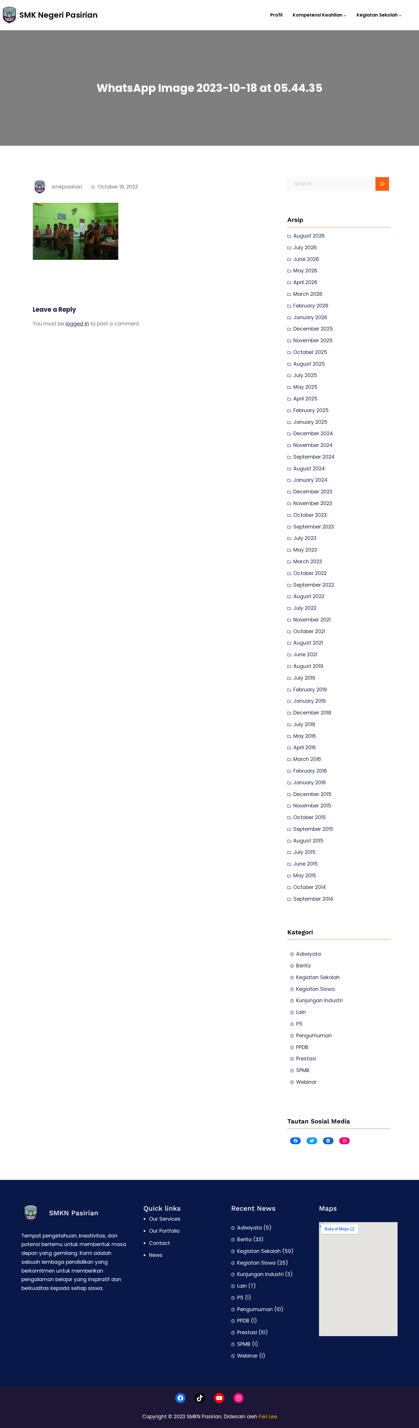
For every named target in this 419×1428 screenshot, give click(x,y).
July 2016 (304, 724)
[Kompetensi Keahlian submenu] (344, 15)
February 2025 (311, 410)
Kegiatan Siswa (315, 989)
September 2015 (313, 829)
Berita (303, 965)
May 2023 (305, 549)
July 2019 (304, 677)
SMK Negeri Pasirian (58, 15)
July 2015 (304, 852)
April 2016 (304, 747)
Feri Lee (268, 1416)
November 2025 (313, 340)
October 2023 (310, 515)
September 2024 (314, 456)
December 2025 (313, 328)
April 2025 (305, 398)
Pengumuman (314, 1035)
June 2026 (306, 259)
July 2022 (304, 608)
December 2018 (312, 712)
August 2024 (309, 468)
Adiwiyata (308, 954)
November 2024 (313, 445)
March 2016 (307, 759)
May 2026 (305, 270)
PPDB (302, 1047)
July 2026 (305, 247)
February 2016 (310, 770)
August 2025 (309, 363)
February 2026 (310, 305)
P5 (299, 1023)
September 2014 (313, 899)
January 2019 (309, 701)
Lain (301, 1012)
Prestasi (306, 1058)
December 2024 (313, 433)
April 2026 (305, 282)
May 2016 (304, 736)
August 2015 (308, 840)
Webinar (306, 1082)
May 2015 (304, 875)
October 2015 (309, 817)
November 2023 (312, 503)
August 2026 (309, 235)
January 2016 (309, 782)
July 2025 (305, 375)
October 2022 (310, 573)
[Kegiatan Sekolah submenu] (400, 15)
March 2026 (307, 294)
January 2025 (310, 422)
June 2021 (305, 654)
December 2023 (312, 491)
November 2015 (312, 805)
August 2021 (308, 642)
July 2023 (304, 538)
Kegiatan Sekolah (318, 977)
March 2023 (307, 561)
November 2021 (312, 619)
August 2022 (308, 596)
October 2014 (309, 887)
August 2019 (308, 666)
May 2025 (305, 387)
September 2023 (313, 526)
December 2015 (312, 794)
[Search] (382, 184)
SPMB (303, 1070)
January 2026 (310, 317)
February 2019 (310, 689)
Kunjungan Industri (319, 1000)
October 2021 (309, 631)
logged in (77, 323)
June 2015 (305, 863)
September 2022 (313, 585)
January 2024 (310, 480)
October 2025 (310, 352)
